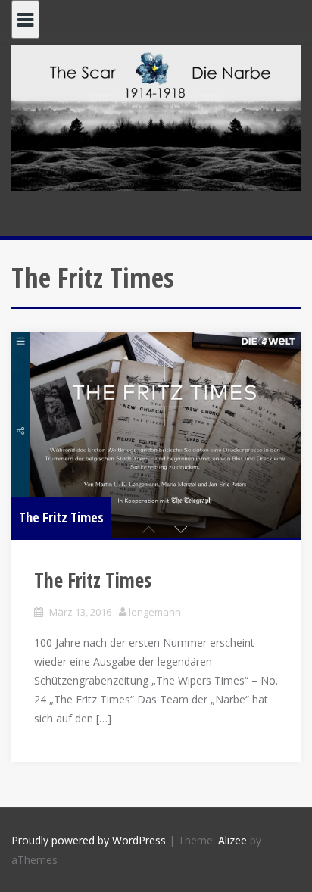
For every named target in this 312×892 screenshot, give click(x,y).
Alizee (232, 840)
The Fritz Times (61, 517)
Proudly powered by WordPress (88, 840)
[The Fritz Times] (156, 434)
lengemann (155, 612)
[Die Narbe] (156, 117)
